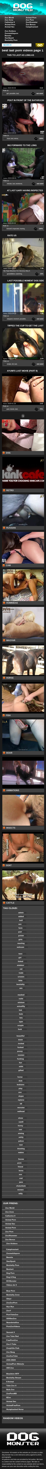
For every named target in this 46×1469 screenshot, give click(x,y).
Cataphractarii (32, 27)
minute (9, 184)
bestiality (22, 984)
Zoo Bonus (31, 24)
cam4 (22, 1122)
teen (22, 954)
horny (22, 1126)
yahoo (22, 1141)
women (22, 1190)
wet (22, 1129)
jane (22, 1182)
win (22, 988)
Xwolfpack (9, 38)
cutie (22, 999)
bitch (22, 1040)
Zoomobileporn (11, 33)
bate (22, 1014)
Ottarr (7, 1299)
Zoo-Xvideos (10, 31)
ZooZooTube (10, 1356)
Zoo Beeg (9, 1352)
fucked (22, 1047)
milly (22, 1193)
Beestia (8, 36)
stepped (10, 319)
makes (22, 1152)
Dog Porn (9, 1273)
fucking (22, 1059)
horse (22, 1077)
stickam (22, 1002)
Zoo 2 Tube (9, 1344)
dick (22, 1081)
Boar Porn (9, 1291)
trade (22, 973)
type (22, 1022)
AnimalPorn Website (13, 1364)
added (22, 916)
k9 (22, 1104)
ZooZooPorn (10, 1303)
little (22, 980)
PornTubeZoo (10, 1315)
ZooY (7, 1311)
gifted (22, 1070)
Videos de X (10, 1285)
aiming (22, 1133)
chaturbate (22, 1186)
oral (22, 1178)
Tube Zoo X (9, 1386)
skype (22, 1096)
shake (9, 364)
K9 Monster (9, 1281)
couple (22, 1025)
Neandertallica (11, 1322)
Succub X (9, 1332)
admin (22, 913)
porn (22, 1163)
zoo (22, 1092)
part (8, 409)
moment (16, 319)
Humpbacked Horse (13, 1409)
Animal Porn (10, 24)
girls (22, 939)
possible (12, 93)
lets (22, 1018)
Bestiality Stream (12, 1378)
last (17, 93)
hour (8, 138)
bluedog (22, 1149)
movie (12, 409)
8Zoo (7, 1397)
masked (22, 995)
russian (22, 1055)
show (22, 1118)
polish (22, 936)
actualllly (22, 1006)
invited (22, 1043)
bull (22, 920)
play (22, 1088)
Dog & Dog (9, 1277)
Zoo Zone (9, 20)
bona (22, 1171)
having (22, 229)
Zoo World (9, 18)
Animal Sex (9, 27)
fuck (22, 1029)
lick (22, 1010)
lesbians (22, 1085)
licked (22, 961)
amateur (22, 965)
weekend (19, 184)
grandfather (11, 274)
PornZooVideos (11, 1326)
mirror (16, 138)
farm (22, 928)
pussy (22, 1051)
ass (22, 1174)
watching (19, 274)
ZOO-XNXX (9, 1360)
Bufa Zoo (8, 1390)
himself (9, 229)
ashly (22, 1137)
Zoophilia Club (11, 1348)
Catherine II (10, 22)
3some (22, 1159)
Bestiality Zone (11, 1295)
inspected (15, 229)
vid (22, 969)
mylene (22, 1100)
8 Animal (8, 1382)
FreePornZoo (10, 1340)
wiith (22, 1066)
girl (8, 93)
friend (22, 1167)
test (22, 1145)
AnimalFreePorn (11, 1405)
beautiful (22, 1036)
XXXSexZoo (9, 1318)
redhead (22, 1111)
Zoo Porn (30, 20)
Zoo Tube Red (11, 1336)
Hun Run (8, 1307)
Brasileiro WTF (11, 1374)
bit (13, 364)
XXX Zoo (8, 1368)
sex (22, 924)
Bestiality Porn (11, 40)
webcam (22, 947)
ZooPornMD (10, 1393)
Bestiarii (8, 1269)
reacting (22, 943)
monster (22, 1108)
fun (22, 1063)
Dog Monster (29, 10)
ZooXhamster (31, 22)
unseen (22, 977)
